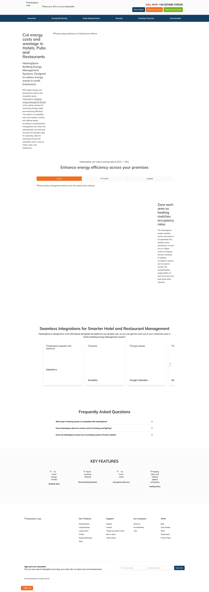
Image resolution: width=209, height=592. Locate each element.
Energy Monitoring (85, 538)
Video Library (111, 538)
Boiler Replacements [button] (91, 18)
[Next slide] (170, 363)
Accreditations (139, 527)
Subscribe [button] (179, 568)
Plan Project (139, 9)
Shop (81, 541)
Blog (162, 524)
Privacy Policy (166, 538)
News (163, 531)
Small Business (84, 524)
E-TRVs (81, 534)
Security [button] (119, 18)
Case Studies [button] (175, 18)
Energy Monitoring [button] (59, 18)
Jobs (135, 531)
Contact (109, 527)
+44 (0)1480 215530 (171, 4)
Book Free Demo (154, 9)
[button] (129, 9)
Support (109, 524)
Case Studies (165, 527)
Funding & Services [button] (146, 18)
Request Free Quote (173, 9)
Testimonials (165, 534)
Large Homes (83, 531)
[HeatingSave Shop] (123, 9)
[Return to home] (32, 7)
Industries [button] (31, 18)
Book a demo (111, 534)
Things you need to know (115, 531)
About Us (137, 524)
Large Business (84, 527)
